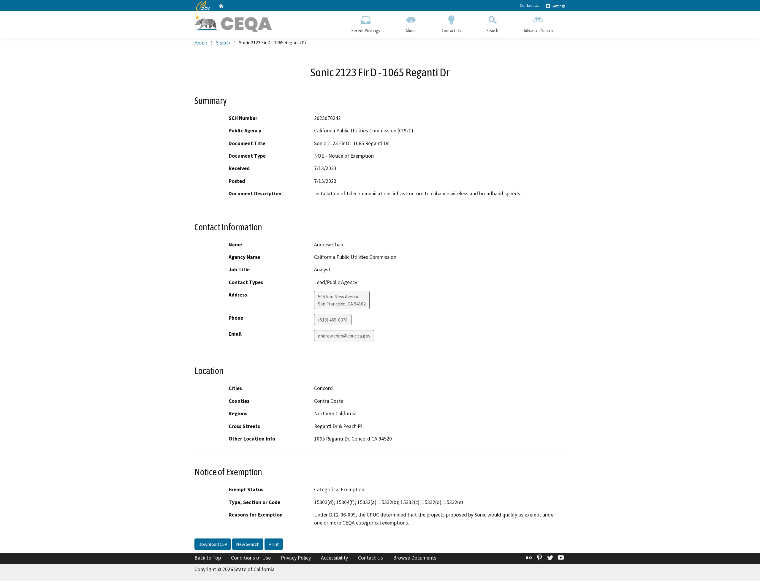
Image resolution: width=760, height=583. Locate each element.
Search (492, 30)
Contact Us (529, 5)
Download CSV (212, 544)
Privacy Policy (296, 558)
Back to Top (207, 558)
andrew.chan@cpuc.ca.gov (344, 336)
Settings (558, 6)
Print (273, 544)
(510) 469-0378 (333, 320)
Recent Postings (365, 30)
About (411, 30)
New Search (247, 544)
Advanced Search (538, 30)
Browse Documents (414, 558)
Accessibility (334, 558)
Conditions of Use (251, 558)
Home (200, 42)
